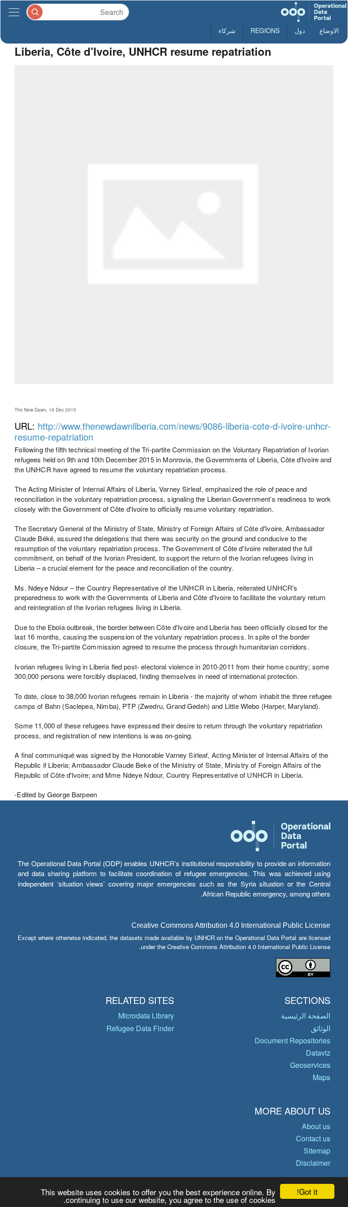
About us (316, 1126)
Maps (321, 1077)
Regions (265, 30)
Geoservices (310, 1065)
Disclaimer (313, 1163)
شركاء (227, 30)
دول (300, 30)
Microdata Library (146, 1015)
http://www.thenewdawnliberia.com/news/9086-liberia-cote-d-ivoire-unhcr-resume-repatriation (172, 431)
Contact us (313, 1138)
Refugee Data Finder (140, 1028)
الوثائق (320, 1028)
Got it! (307, 1191)
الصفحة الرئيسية (305, 1015)
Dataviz (318, 1052)
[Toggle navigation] (14, 12)
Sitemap (317, 1150)
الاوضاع (329, 30)
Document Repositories (292, 1040)
